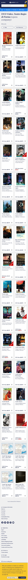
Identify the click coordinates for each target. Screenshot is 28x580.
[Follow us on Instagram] (11, 523)
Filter (6, 27)
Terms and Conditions (5, 545)
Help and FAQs (4, 537)
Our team (3, 511)
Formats (14, 10)
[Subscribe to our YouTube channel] (13, 523)
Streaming (3, 531)
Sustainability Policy (5, 516)
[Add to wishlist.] (12, 57)
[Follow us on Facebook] (2, 523)
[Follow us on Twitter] (5, 523)
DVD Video (21, 10)
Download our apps (5, 557)
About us (3, 509)
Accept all (23, 577)
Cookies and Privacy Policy (6, 547)
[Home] (2, 10)
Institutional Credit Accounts (7, 543)
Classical (7, 10)
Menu (4, 2)
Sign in (2, 529)
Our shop (3, 513)
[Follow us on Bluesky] (8, 523)
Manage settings (11, 577)
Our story (3, 514)
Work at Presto (4, 518)
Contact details (4, 552)
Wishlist (3, 533)
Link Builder (3, 539)
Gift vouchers (4, 535)
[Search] (25, 5)
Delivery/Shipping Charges (6, 541)
